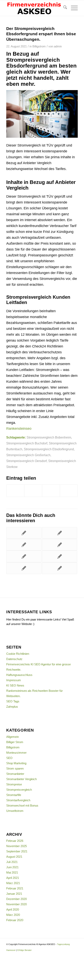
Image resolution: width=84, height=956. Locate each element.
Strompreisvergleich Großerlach (28, 455)
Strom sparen (15, 768)
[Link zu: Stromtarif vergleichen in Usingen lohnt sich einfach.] (59, 533)
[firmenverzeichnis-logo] (34, 8)
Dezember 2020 (16, 899)
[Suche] (63, 8)
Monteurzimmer (16, 752)
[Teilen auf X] (33, 491)
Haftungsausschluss (19, 675)
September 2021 (16, 851)
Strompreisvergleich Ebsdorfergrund (49, 449)
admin (58, 46)
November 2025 (16, 846)
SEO (9, 758)
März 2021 (13, 883)
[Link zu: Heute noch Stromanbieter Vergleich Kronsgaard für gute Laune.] (59, 545)
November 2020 (16, 904)
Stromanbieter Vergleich (21, 779)
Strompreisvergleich (19, 789)
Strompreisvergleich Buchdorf (26, 443)
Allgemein (12, 736)
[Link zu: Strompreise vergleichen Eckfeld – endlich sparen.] (23, 556)
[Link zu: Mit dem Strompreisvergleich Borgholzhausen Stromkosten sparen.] (23, 533)
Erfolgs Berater (24, 950)
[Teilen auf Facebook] (15, 491)
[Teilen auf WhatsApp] (69, 491)
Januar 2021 (14, 893)
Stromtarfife (13, 795)
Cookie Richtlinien (17, 653)
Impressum (13, 680)
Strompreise (14, 784)
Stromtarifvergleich (18, 800)
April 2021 (12, 877)
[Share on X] (51, 491)
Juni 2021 (12, 867)
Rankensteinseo (18, 429)
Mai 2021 (12, 872)
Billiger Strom (14, 742)
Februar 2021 (14, 888)
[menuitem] (63, 8)
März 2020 (13, 914)
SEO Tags (12, 701)
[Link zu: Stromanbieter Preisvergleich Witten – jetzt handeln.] (59, 556)
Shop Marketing (16, 763)
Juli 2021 (12, 862)
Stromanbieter (15, 773)
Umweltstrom (14, 810)
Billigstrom (39, 46)
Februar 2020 (14, 920)
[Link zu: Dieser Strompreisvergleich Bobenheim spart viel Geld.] (59, 568)
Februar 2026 (14, 840)
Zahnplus (12, 706)
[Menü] (72, 8)
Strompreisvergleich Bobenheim (49, 437)
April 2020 (12, 909)
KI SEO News (15, 685)
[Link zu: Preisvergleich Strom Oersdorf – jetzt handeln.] (23, 568)
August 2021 (14, 856)
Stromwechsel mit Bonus (22, 805)
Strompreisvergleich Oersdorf (26, 461)
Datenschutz (14, 659)
